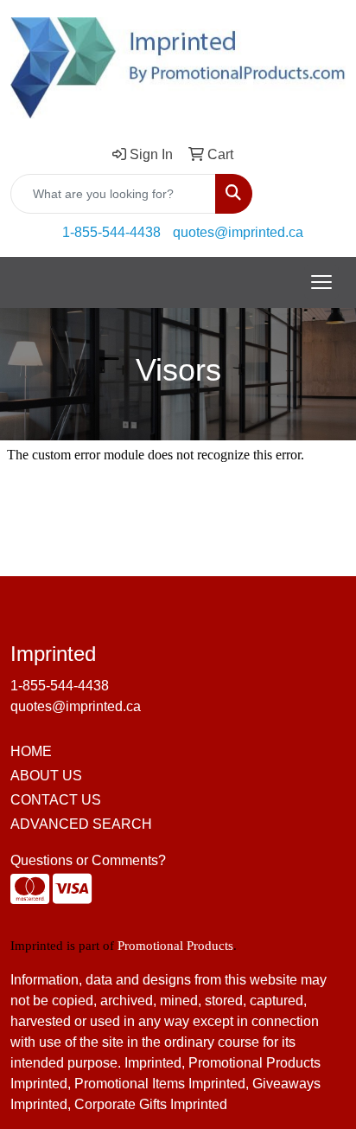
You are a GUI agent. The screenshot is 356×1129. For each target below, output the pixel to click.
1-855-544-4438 (111, 232)
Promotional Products (175, 946)
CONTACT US (55, 799)
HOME (31, 751)
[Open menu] (321, 282)
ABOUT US (46, 775)
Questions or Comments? (88, 860)
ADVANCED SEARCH (81, 824)
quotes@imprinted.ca (238, 232)
